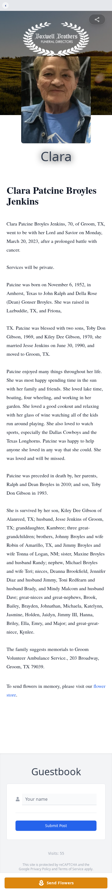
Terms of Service (70, 869)
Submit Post (56, 825)
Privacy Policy (40, 869)
